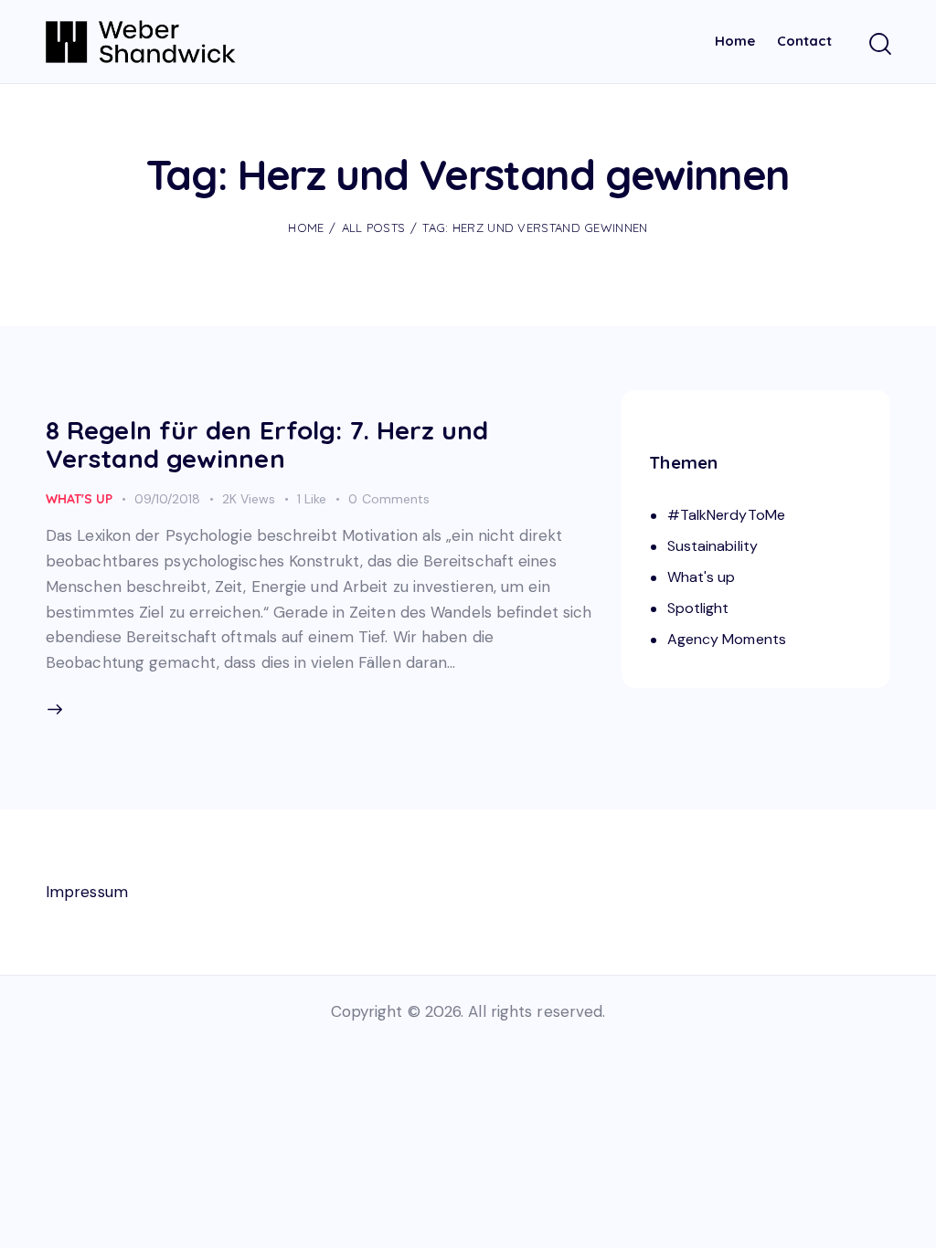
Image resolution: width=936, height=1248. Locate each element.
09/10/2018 (167, 499)
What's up (79, 499)
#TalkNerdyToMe (726, 514)
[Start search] (878, 44)
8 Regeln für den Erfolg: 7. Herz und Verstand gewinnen (267, 443)
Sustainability (712, 545)
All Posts (374, 227)
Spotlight (698, 608)
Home (306, 227)
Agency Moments (726, 639)
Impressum (87, 892)
